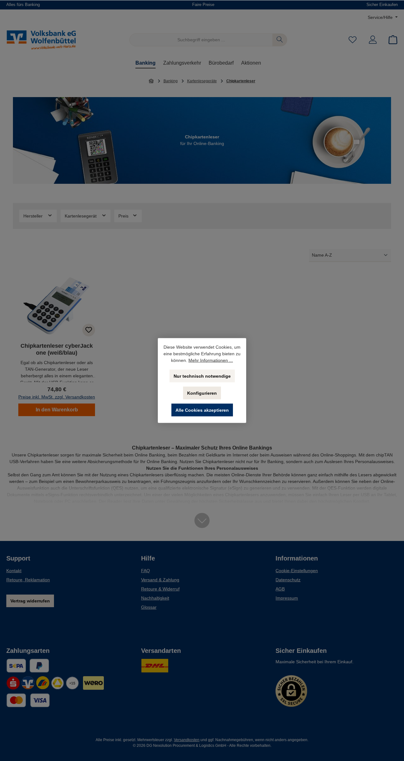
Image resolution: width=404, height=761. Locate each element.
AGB (280, 588)
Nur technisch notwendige (202, 376)
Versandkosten (186, 740)
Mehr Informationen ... (210, 360)
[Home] (151, 81)
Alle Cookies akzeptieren (202, 410)
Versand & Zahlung (160, 579)
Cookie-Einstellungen (297, 570)
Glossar (149, 607)
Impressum (287, 598)
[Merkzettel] (352, 39)
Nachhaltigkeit (155, 598)
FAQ (145, 570)
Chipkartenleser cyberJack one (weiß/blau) (57, 349)
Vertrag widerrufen (30, 600)
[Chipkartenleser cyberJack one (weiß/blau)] (56, 306)
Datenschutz (288, 579)
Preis (124, 215)
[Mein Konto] (372, 39)
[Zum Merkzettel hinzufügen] (88, 330)
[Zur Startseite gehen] (41, 39)
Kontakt (13, 570)
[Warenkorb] (391, 39)
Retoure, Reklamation (28, 579)
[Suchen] (279, 39)
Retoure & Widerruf (160, 588)
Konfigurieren (202, 393)
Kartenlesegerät (81, 215)
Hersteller (33, 215)
